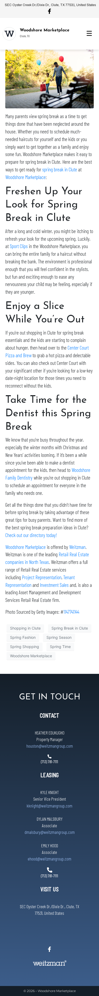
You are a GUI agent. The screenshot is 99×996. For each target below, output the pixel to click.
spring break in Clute (59, 169)
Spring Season (59, 637)
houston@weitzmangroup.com (49, 745)
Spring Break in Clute (69, 628)
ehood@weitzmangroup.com (49, 858)
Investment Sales (54, 585)
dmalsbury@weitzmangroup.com (50, 832)
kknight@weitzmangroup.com (49, 805)
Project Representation (42, 577)
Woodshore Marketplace (44, 30)
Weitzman (77, 547)
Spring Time (60, 646)
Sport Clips (19, 246)
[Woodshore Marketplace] (9, 33)
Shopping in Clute (25, 628)
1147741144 (71, 612)
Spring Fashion (23, 637)
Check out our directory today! (31, 535)
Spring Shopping (24, 646)
